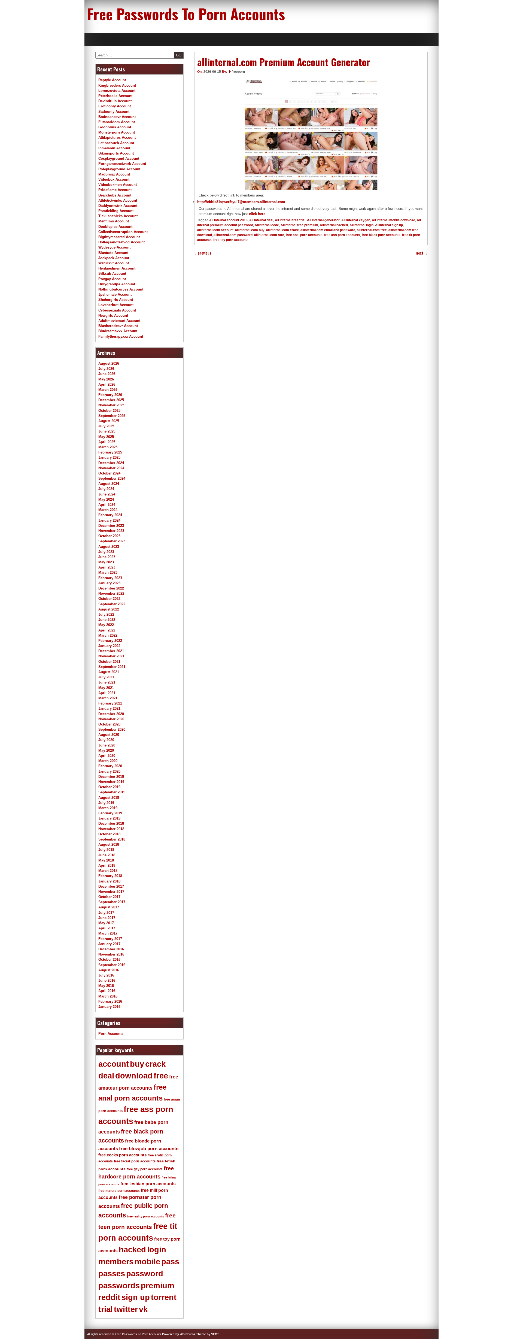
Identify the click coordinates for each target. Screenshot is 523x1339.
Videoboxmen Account (117, 185)
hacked (132, 1249)
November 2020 (111, 719)
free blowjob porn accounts (148, 1148)
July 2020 (106, 740)
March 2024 (107, 510)
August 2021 (108, 672)
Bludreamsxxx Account (117, 331)
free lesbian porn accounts (148, 1183)
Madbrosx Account (114, 174)
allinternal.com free (372, 230)
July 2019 (106, 803)
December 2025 (111, 400)
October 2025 (109, 411)
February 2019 (110, 813)
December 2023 (111, 526)
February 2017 (110, 939)
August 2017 (108, 907)
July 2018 (106, 850)
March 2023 (107, 572)
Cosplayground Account (118, 158)
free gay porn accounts (145, 1169)
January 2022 (109, 646)
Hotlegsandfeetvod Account (121, 242)
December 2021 (111, 651)
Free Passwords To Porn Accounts (186, 13)
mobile (147, 1261)
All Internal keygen (355, 220)
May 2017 (106, 923)
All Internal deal (261, 220)
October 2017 (109, 897)
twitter (126, 1309)
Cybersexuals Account (117, 310)
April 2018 (106, 865)
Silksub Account (112, 273)
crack (155, 1064)
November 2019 (111, 782)
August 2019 (108, 798)
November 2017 (111, 892)
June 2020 (106, 745)
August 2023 (108, 547)
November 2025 (111, 405)
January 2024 (109, 520)
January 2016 (109, 1007)
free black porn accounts (381, 235)
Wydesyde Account (114, 247)
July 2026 (106, 369)
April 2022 (106, 630)
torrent (164, 1297)
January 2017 (109, 944)
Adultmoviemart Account (119, 321)
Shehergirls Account (115, 300)
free (161, 1075)
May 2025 (106, 437)
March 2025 (107, 447)
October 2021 (109, 662)
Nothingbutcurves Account (120, 289)
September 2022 (111, 604)
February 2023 (110, 578)
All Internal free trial (290, 220)
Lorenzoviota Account (116, 91)
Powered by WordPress (178, 1334)
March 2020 (107, 761)
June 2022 (106, 620)
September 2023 (111, 541)
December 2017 (111, 886)
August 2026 (108, 363)
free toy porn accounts (230, 240)
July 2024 (106, 489)
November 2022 (111, 593)
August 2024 (108, 484)
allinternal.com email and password (327, 230)
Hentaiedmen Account (116, 268)
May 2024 (106, 499)
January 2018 (109, 881)
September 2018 (111, 839)
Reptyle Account (112, 80)
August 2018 (108, 844)
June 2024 (106, 494)
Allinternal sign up (389, 225)
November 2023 (111, 531)
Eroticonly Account (114, 106)
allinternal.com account (215, 230)
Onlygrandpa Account (116, 284)
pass (170, 1261)
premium (157, 1285)
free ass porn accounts (342, 235)
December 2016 (111, 949)
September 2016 (111, 965)
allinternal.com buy (249, 230)
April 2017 (106, 928)
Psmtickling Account (115, 211)
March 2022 (107, 635)
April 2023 (106, 567)
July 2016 (106, 975)
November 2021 (111, 656)
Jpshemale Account (115, 294)
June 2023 (106, 557)
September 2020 (111, 729)
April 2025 (106, 442)
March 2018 (107, 871)
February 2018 (110, 876)
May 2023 (106, 562)
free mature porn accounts (119, 1191)
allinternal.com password (233, 235)
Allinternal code (267, 225)
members (115, 1261)
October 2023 (109, 536)
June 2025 (106, 431)
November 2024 (111, 468)
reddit (109, 1297)
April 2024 (106, 505)
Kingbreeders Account (117, 85)
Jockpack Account (113, 258)
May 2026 (106, 379)
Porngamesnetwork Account (122, 164)
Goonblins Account (114, 127)
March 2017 (107, 933)
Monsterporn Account (116, 132)
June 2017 (106, 918)
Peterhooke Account (115, 96)
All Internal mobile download (393, 220)
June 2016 (106, 980)
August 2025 (108, 421)
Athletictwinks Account (117, 200)
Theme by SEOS (207, 1334)
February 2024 (110, 515)
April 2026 (106, 384)
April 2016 (106, 991)
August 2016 (108, 970)
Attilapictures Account (117, 137)
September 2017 (111, 902)
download (134, 1075)
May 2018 (106, 860)
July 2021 (106, 677)
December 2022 (111, 588)
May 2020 (106, 750)
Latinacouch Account (116, 143)
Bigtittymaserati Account (119, 237)
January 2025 (109, 457)
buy (137, 1064)
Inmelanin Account (114, 148)
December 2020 (111, 714)
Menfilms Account (113, 221)
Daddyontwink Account (117, 206)
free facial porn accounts (135, 1161)
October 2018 (109, 834)
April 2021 (106, 693)
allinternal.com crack (282, 230)
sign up (135, 1297)
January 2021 (109, 708)
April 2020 (106, 756)
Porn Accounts (110, 1034)
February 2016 (110, 1001)
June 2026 (106, 374)
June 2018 (106, 855)
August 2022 (108, 609)
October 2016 (109, 959)
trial (105, 1309)
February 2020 (110, 766)
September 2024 (111, 478)
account (113, 1064)
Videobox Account (113, 179)
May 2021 (106, 688)
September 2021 (111, 667)
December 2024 (111, 463)
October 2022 (109, 599)
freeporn (238, 72)
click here (257, 214)
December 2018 (111, 823)
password (144, 1273)
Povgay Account (112, 279)
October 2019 (109, 787)
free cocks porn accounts (122, 1155)
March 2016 (107, 996)
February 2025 (110, 452)
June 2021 (106, 682)
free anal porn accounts (304, 235)
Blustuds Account (113, 253)
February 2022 (110, 641)
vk (143, 1309)
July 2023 (106, 552)
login (156, 1249)
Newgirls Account (113, 315)
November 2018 (111, 829)
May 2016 (106, 986)
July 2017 (106, 913)
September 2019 (111, 792)
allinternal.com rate (269, 235)
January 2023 (109, 583)
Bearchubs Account (114, 195)
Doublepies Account (115, 227)
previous (202, 253)
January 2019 (109, 818)
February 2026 (110, 395)
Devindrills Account (115, 101)
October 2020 (109, 724)
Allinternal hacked (334, 225)
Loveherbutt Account (115, 305)
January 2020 (109, 771)
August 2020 (108, 735)
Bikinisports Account (116, 153)
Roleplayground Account (119, 169)
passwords (119, 1285)
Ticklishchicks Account (118, 216)
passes (111, 1273)
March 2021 (107, 698)
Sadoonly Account (113, 112)
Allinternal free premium (299, 225)
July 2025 (106, 426)
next (422, 253)
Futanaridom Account (116, 122)
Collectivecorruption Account (123, 232)
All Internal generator (323, 220)
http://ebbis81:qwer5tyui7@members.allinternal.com (241, 202)
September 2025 (111, 416)
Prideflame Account (115, 190)
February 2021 (110, 703)
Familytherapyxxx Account (120, 336)
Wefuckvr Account (113, 263)
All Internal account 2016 (228, 220)
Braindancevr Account (117, 117)
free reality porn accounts (145, 1216)
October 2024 (109, 473)
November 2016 (111, 954)
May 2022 (106, 625)
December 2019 (111, 777)
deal (106, 1075)
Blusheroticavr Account (118, 326)
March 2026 (107, 390)
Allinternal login (361, 225)
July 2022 (106, 614)
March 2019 (107, 808)
